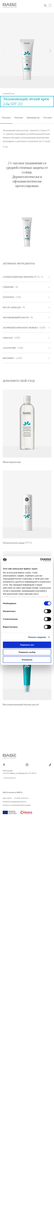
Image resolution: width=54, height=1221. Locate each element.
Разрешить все (27, 645)
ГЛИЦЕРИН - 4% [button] (10, 287)
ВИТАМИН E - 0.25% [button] (12, 358)
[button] (50, 50)
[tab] (6, 118)
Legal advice (7, 798)
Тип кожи (47, 117)
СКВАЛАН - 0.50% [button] (11, 337)
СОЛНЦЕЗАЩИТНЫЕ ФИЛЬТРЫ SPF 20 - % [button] (23, 276)
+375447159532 (9, 778)
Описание (6, 117)
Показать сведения (37, 637)
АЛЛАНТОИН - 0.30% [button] (13, 347)
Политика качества (21, 798)
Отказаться (27, 659)
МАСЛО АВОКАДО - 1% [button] (14, 307)
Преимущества (33, 117)
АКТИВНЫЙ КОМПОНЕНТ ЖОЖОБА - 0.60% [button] (24, 327)
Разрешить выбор (27, 652)
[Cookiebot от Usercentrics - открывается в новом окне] (40, 559)
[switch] (47, 611)
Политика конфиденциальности (14, 802)
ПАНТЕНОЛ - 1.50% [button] (12, 297)
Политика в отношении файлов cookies (17, 805)
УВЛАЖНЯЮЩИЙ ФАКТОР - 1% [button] (18, 317)
